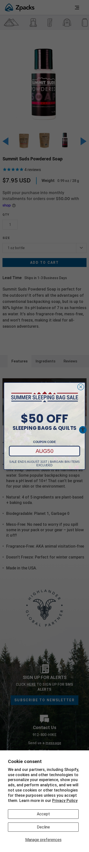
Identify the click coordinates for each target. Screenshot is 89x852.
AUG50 (45, 451)
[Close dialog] (81, 387)
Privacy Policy (65, 800)
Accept (43, 814)
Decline (43, 827)
